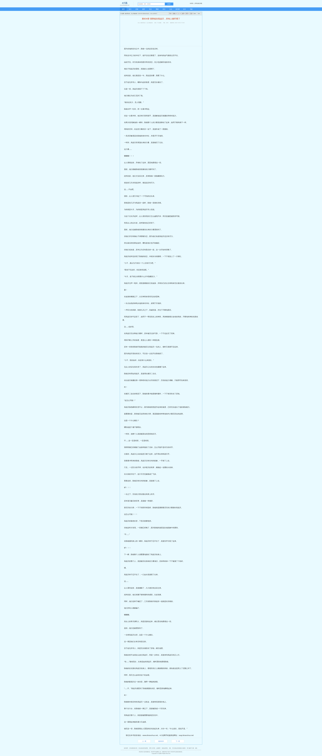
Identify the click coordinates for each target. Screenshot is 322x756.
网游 (157, 9)
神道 (170, 748)
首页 (123, 9)
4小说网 (122, 13)
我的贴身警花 (165, 748)
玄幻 (130, 9)
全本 (184, 9)
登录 (196, 3)
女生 (170, 9)
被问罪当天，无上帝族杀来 (131, 13)
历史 (150, 9)
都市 (143, 9)
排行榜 (178, 9)
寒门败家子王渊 (190, 748)
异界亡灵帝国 (152, 748)
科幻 (164, 9)
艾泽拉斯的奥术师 (133, 748)
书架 (191, 9)
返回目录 (161, 741)
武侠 (137, 9)
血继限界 (158, 748)
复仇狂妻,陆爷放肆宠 (143, 748)
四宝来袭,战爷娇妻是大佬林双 (179, 748)
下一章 (178, 741)
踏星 (196, 748)
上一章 (144, 741)
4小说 (124, 4)
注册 (200, 3)
